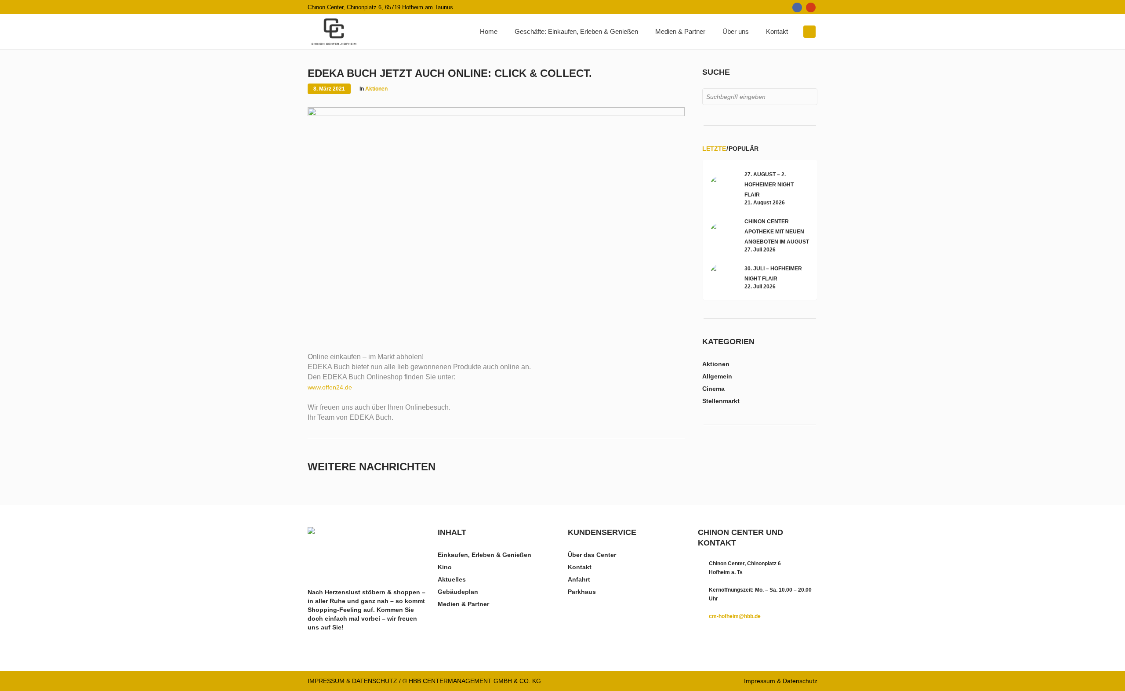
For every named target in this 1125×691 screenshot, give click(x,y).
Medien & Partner (463, 603)
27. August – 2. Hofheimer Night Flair (769, 184)
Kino (445, 567)
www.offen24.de (330, 387)
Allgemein (717, 376)
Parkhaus (582, 591)
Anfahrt (579, 579)
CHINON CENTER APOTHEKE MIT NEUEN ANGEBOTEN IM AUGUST (776, 231)
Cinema (713, 388)
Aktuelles (452, 579)
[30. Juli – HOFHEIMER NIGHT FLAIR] (722, 276)
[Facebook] (797, 7)
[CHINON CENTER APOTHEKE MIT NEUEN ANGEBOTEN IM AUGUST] (722, 234)
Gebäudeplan (458, 591)
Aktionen (376, 89)
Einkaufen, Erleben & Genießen (484, 554)
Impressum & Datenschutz (780, 680)
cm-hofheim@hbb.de (735, 616)
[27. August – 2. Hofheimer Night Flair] (722, 187)
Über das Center (592, 554)
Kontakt (580, 567)
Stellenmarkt (721, 400)
